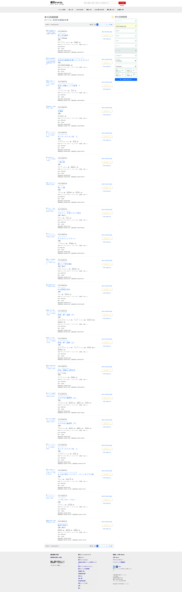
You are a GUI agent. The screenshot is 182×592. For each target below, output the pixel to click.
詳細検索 (122, 5)
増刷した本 (88, 9)
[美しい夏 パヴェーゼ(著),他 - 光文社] (51, 183)
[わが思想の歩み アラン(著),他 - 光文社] (51, 285)
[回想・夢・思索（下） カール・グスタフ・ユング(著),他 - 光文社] (51, 312)
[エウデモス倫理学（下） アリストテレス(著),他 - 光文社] (51, 420)
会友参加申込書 (81, 580)
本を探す (123, 2)
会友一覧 (80, 578)
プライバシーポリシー (118, 559)
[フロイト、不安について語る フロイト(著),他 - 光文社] (51, 210)
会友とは (80, 576)
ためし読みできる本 (99, 9)
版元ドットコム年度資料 (84, 568)
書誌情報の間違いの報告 (56, 557)
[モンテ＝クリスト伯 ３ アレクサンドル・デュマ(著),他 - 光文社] (51, 134)
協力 (79, 588)
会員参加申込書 (81, 573)
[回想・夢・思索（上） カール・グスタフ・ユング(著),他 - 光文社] (51, 340)
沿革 (79, 585)
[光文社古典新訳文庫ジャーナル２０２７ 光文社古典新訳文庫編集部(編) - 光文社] (51, 61)
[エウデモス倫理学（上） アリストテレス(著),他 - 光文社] (51, 394)
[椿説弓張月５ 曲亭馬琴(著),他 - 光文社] (51, 521)
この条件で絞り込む (126, 79)
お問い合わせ (116, 557)
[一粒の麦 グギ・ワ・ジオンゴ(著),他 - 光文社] (51, 159)
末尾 (110, 24)
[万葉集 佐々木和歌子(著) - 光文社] (51, 107)
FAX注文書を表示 (107, 39)
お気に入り (107, 35)
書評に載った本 (110, 9)
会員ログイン (81, 557)
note (119, 566)
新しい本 (71, 9)
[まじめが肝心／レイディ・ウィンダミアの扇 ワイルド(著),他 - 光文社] (51, 472)
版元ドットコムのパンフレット (85, 566)
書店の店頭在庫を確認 (107, 31)
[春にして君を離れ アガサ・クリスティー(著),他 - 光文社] (51, 262)
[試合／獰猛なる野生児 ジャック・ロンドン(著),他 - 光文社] (51, 367)
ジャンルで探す (62, 9)
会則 (79, 583)
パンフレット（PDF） (55, 565)
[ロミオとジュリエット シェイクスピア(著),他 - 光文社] (51, 235)
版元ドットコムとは (82, 559)
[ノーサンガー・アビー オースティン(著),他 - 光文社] (51, 496)
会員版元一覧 (120, 9)
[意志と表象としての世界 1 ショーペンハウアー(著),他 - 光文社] (51, 83)
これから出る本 (79, 9)
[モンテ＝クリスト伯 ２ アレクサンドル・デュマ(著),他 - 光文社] (51, 446)
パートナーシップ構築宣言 (119, 562)
